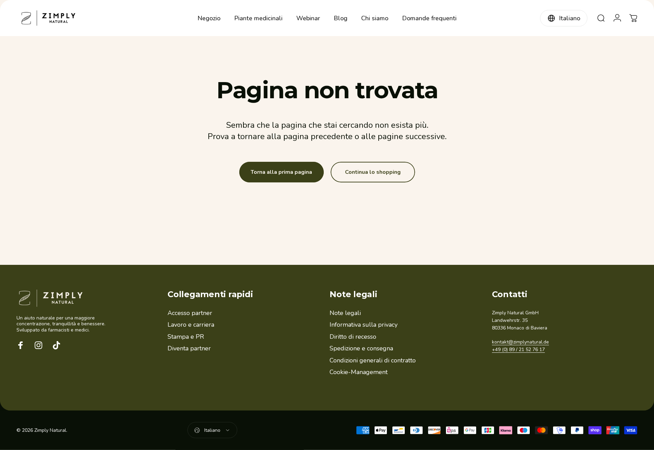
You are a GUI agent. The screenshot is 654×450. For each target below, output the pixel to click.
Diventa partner (189, 348)
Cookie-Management (359, 372)
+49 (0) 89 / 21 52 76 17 (518, 349)
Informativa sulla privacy (364, 325)
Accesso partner (190, 313)
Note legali (345, 313)
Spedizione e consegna (361, 348)
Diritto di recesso (353, 337)
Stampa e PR (186, 337)
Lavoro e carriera (191, 325)
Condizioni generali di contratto (373, 360)
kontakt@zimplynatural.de (520, 342)
